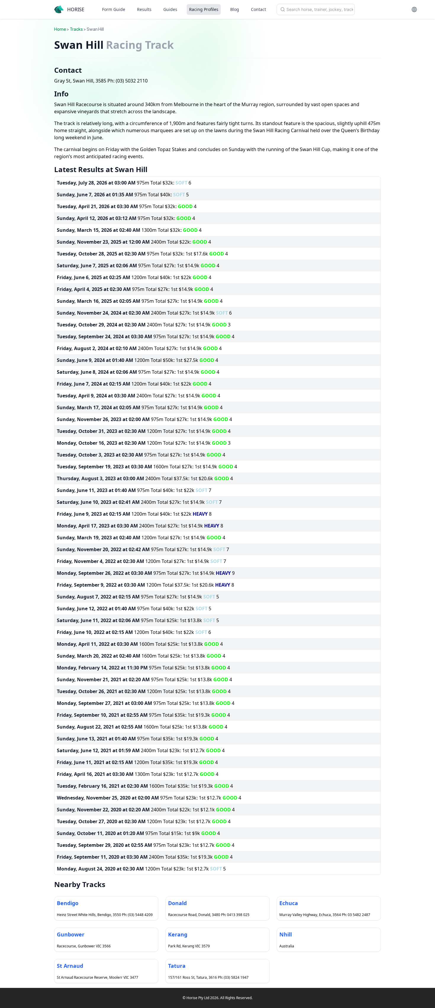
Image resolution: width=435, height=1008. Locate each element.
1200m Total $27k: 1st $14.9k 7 (141, 561)
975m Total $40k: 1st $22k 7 (134, 490)
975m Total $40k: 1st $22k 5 (134, 608)
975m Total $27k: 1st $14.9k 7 (143, 549)
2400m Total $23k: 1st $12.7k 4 (141, 750)
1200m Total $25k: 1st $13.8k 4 (144, 691)
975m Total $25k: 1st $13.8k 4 (143, 667)
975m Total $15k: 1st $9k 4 (138, 833)
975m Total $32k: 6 (124, 182)
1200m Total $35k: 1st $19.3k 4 (137, 762)
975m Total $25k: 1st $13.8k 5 (138, 620)
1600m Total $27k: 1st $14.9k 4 (147, 466)
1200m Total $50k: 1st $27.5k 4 (137, 360)
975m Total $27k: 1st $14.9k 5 (138, 596)
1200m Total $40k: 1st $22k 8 (134, 514)
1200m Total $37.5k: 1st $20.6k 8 (145, 585)
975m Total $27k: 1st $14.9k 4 (138, 265)
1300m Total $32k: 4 (129, 230)
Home (60, 29)
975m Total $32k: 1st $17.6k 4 (142, 253)
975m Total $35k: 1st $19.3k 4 (143, 715)
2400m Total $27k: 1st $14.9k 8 (140, 525)
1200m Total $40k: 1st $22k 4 (134, 277)
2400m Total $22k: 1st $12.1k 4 (146, 809)
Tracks (76, 29)
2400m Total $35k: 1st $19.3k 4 (145, 857)
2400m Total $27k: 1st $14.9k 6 (144, 313)
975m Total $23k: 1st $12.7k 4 (149, 798)
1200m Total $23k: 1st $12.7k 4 (144, 821)
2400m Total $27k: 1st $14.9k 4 (139, 348)
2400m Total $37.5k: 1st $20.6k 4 (145, 478)
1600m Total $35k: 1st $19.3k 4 (145, 786)
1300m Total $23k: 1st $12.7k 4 (137, 774)
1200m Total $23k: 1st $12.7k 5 (141, 868)
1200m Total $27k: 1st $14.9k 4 (144, 431)
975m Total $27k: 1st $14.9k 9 (146, 573)
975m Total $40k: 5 (123, 194)
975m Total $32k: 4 (126, 206)
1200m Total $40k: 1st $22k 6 (134, 632)
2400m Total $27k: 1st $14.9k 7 (139, 502)
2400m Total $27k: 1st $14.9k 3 (144, 324)
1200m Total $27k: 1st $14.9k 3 (144, 443)
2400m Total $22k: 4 (134, 242)
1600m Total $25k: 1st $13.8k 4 (140, 644)
